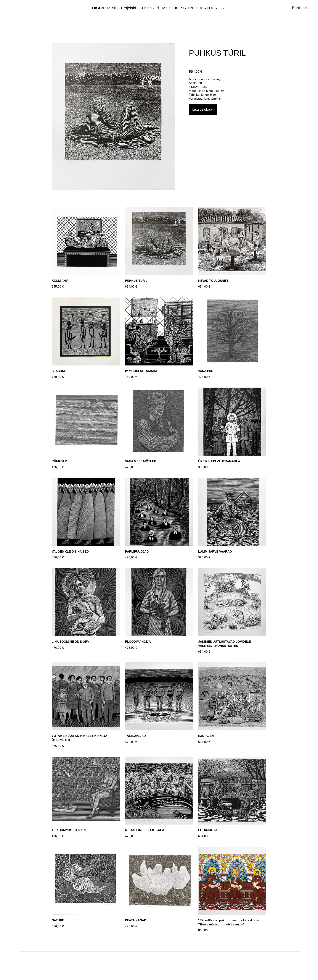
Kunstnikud (149, 8)
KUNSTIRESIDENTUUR (196, 8)
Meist (167, 8)
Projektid (128, 8)
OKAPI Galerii (104, 8)
